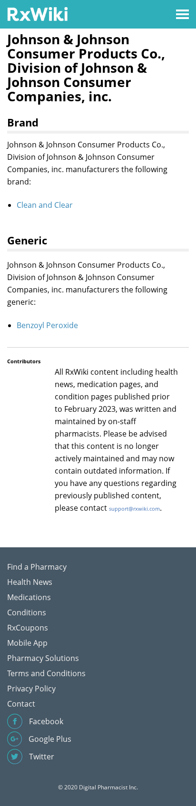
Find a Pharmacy (37, 567)
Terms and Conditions (46, 673)
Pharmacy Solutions (43, 658)
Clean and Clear (45, 205)
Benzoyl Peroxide (47, 325)
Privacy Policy (31, 688)
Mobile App (27, 643)
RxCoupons (27, 627)
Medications (29, 597)
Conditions (26, 612)
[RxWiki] (37, 14)
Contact (21, 704)
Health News (29, 582)
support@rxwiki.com (134, 508)
